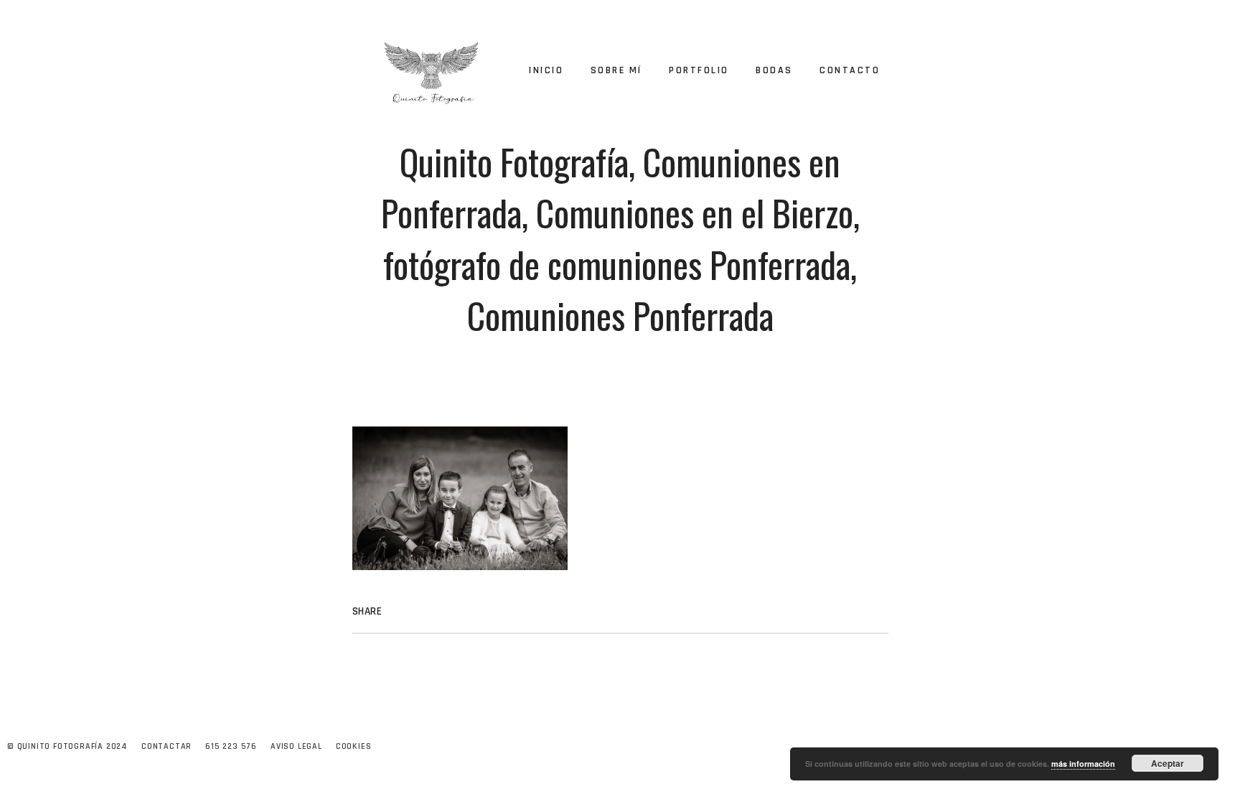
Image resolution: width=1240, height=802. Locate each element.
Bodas (774, 70)
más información (1083, 763)
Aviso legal (296, 746)
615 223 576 (231, 746)
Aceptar (1167, 763)
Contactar (166, 746)
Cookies (354, 746)
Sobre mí (616, 70)
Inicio (546, 70)
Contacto (849, 70)
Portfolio (699, 70)
